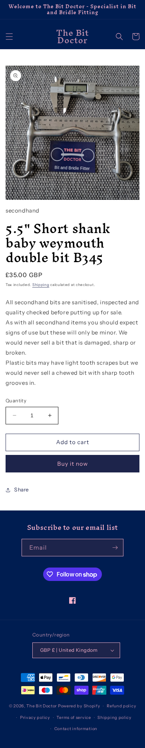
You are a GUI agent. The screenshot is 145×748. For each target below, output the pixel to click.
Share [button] (21, 489)
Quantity (16, 400)
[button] (9, 36)
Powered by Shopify (79, 705)
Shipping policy (114, 717)
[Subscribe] (115, 547)
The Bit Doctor (41, 705)
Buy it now (72, 463)
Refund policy (121, 705)
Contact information (75, 728)
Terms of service (74, 717)
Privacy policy (35, 717)
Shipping (40, 284)
